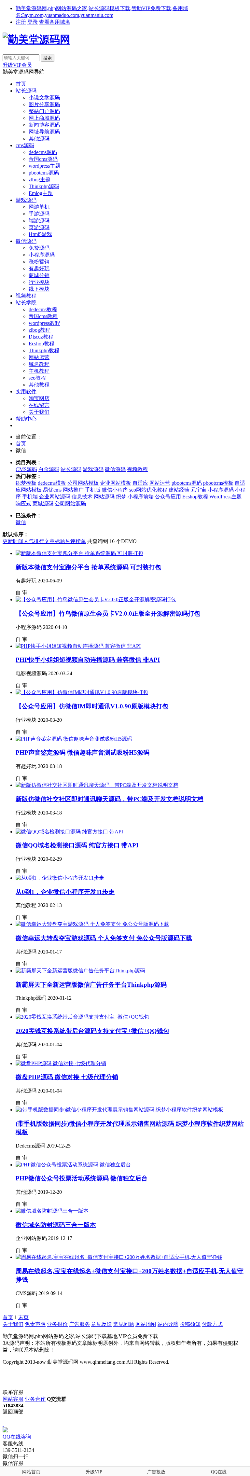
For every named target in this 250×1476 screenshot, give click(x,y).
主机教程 (39, 371)
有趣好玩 (39, 268)
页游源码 (39, 227)
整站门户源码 (44, 111)
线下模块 (39, 289)
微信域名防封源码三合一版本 (56, 1224)
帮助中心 (26, 419)
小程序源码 (42, 255)
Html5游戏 (40, 234)
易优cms (52, 490)
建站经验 (179, 490)
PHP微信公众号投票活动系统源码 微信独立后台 (81, 1178)
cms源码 (25, 145)
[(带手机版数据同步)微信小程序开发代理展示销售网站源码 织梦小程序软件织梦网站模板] (119, 1109)
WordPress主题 (225, 496)
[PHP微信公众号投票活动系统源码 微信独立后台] (73, 1164)
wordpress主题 (44, 166)
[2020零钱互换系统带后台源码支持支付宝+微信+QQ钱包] (82, 1017)
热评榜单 (75, 541)
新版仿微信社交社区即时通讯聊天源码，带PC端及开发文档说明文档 (109, 799)
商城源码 (43, 503)
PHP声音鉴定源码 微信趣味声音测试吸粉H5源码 (82, 752)
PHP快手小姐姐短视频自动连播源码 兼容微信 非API (88, 659)
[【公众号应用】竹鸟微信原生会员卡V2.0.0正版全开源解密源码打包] (96, 599)
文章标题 (54, 541)
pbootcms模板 (218, 483)
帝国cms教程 (43, 316)
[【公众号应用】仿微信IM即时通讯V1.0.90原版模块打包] (82, 692)
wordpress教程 (44, 323)
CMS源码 (26, 469)
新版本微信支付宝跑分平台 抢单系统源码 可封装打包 (88, 567)
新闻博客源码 (44, 125)
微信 (21, 522)
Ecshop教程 (41, 343)
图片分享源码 (44, 104)
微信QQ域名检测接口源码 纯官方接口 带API (77, 845)
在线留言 (39, 405)
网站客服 (13, 1399)
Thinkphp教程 (44, 350)
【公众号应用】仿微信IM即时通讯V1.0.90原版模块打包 (92, 706)
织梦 (121, 496)
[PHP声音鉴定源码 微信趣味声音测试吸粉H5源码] (74, 739)
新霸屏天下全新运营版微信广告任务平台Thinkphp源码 (91, 984)
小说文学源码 (44, 97)
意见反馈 (101, 1324)
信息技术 (82, 496)
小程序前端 (141, 496)
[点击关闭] (3, 1424)
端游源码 (39, 220)
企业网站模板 (115, 483)
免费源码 (39, 248)
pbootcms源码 (44, 172)
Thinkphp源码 (44, 186)
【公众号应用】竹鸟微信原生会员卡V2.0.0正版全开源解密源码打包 (108, 613)
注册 (21, 22)
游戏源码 (26, 200)
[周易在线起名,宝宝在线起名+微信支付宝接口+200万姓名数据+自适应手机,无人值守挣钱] (119, 1257)
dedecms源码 (43, 152)
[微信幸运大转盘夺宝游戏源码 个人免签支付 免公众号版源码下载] (92, 924)
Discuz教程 (41, 337)
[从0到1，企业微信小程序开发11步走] (60, 878)
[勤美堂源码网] (36, 39)
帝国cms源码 (43, 159)
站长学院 (26, 302)
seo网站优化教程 (148, 490)
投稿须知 (190, 1324)
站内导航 (168, 1324)
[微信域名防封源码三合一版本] (52, 1211)
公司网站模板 (83, 483)
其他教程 (39, 384)
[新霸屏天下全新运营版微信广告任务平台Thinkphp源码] (80, 970)
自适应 (140, 483)
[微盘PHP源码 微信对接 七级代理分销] (61, 1063)
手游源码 (39, 213)
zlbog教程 (39, 330)
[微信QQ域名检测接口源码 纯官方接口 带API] (69, 831)
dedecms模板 (52, 483)
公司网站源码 (70, 503)
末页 (23, 1317)
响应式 (23, 503)
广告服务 (79, 1324)
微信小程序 (115, 490)
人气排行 (33, 541)
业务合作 (35, 1399)
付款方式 (212, 1324)
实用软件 (26, 391)
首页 (21, 84)
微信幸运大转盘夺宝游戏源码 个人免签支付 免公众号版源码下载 (104, 938)
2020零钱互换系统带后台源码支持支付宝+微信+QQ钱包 (92, 1030)
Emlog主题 (41, 193)
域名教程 (39, 364)
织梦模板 (26, 483)
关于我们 (39, 412)
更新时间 (13, 541)
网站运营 (39, 357)
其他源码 (39, 138)
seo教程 (37, 378)
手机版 (93, 490)
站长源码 (26, 90)
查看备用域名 (54, 22)
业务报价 (57, 1324)
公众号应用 (168, 496)
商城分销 (39, 275)
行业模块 (39, 282)
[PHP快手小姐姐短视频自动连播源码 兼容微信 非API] (78, 646)
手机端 (30, 496)
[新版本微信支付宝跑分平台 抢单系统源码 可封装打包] (79, 553)
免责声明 (35, 1324)
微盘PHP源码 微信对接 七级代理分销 (67, 1077)
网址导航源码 (44, 131)
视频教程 (26, 296)
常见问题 (123, 1324)
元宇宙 (198, 490)
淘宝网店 (39, 398)
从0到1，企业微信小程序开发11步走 (65, 891)
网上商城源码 (44, 118)
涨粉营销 (39, 261)
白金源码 (48, 469)
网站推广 (73, 490)
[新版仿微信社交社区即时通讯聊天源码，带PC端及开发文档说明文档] (97, 785)
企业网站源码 (54, 496)
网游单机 (39, 207)
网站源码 (104, 496)
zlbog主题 (39, 179)
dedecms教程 (43, 309)
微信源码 (26, 241)
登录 (32, 22)
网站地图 (145, 1324)
